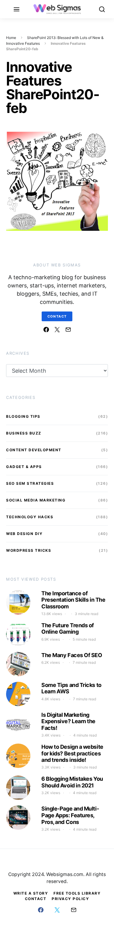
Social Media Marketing (35, 500)
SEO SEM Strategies (30, 483)
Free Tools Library (77, 893)
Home (11, 37)
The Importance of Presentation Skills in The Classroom (73, 600)
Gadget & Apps (24, 466)
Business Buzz (23, 433)
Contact (57, 316)
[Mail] (68, 329)
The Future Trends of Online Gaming (67, 628)
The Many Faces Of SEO (71, 655)
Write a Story (30, 893)
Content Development (33, 450)
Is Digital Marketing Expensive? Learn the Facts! (68, 721)
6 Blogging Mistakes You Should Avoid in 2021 (72, 782)
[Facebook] (46, 329)
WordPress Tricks (28, 550)
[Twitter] (57, 329)
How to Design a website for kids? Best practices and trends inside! (72, 753)
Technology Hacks (29, 517)
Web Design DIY (24, 533)
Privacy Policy (70, 898)
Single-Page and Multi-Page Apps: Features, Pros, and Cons (70, 815)
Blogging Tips (23, 416)
